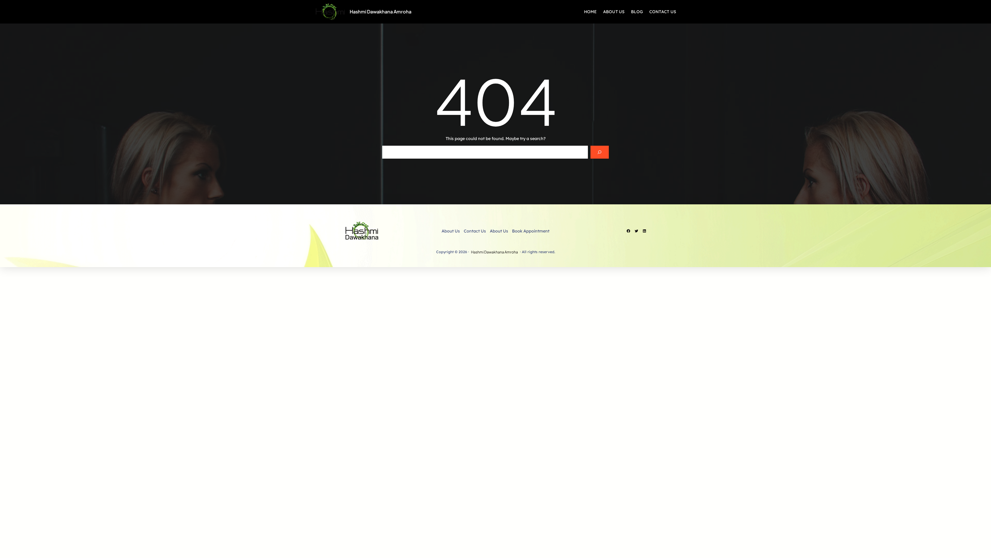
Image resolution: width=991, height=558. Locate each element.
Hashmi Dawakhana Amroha (380, 11)
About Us (451, 231)
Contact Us (475, 231)
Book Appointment (530, 231)
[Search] (599, 152)
